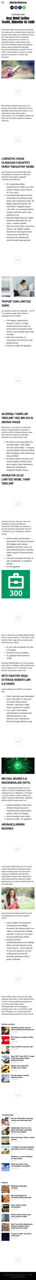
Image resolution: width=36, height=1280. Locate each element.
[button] (3, 2)
